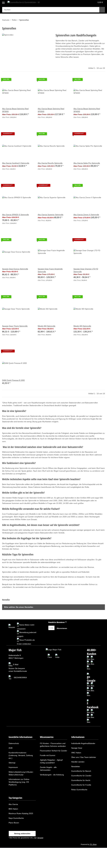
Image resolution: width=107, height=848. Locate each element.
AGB (10, 748)
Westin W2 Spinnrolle (46, 326)
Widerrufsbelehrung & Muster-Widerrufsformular (21, 773)
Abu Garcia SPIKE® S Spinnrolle (15, 215)
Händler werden (77, 762)
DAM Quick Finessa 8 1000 (13, 380)
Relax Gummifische (79, 790)
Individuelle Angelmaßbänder (83, 743)
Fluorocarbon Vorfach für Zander (53, 751)
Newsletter (75, 766)
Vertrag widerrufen (22, 833)
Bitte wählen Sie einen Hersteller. (18, 607)
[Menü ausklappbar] (3, 1)
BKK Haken (13, 809)
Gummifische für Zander (81, 776)
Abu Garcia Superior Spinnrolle (50, 215)
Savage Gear (76, 748)
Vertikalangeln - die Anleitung (52, 775)
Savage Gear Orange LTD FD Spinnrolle (85, 270)
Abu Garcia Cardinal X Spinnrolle (15, 163)
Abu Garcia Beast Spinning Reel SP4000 (86, 110)
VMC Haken (76, 753)
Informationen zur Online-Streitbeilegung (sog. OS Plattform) (19, 782)
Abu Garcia (13, 804)
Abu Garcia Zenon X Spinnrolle (86, 215)
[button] (84, 3)
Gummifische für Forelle (81, 785)
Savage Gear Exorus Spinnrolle (15, 269)
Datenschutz (14, 743)
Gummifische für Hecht (80, 780)
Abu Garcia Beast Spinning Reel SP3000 (15, 110)
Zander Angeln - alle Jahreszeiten (48, 768)
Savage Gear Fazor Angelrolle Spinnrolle (50, 270)
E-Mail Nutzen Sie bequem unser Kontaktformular (18, 667)
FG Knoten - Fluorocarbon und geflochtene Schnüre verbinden (53, 744)
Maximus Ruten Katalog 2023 (21, 813)
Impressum (13, 767)
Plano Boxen (14, 823)
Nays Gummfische (16, 818)
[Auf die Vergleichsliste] (22, 80)
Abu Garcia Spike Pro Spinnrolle (86, 163)
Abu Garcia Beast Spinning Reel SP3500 (51, 110)
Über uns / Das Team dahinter (83, 757)
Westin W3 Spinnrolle (82, 326)
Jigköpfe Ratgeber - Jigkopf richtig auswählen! (51, 761)
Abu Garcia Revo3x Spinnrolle (50, 163)
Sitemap (12, 763)
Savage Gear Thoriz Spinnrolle (15, 326)
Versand (40, 838)
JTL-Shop (93, 844)
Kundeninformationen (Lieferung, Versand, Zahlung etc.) (21, 755)
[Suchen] (102, 10)
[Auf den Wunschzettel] (29, 80)
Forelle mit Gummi (47, 755)
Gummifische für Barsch (81, 771)
